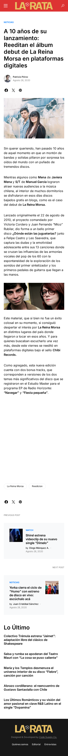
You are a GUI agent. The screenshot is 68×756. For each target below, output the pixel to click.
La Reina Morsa (15, 486)
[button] (6, 5)
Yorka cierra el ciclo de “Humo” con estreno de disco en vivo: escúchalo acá (25, 593)
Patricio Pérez (20, 76)
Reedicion (37, 486)
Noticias (9, 22)
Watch (29, 530)
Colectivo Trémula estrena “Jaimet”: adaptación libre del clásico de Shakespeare (30, 639)
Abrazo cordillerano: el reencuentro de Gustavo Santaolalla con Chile (31, 687)
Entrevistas (50, 744)
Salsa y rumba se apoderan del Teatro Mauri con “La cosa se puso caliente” (31, 656)
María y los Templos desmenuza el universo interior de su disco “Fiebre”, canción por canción (31, 671)
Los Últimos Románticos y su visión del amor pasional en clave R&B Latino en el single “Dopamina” (32, 703)
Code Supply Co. (48, 737)
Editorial (36, 744)
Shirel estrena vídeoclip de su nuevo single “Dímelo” (41, 539)
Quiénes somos (20, 744)
